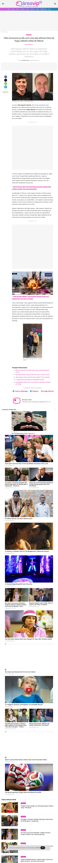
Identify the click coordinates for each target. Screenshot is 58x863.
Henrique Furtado (25, 60)
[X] (5, 80)
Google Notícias (48, 391)
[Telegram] (5, 86)
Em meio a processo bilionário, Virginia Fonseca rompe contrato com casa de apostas (35, 833)
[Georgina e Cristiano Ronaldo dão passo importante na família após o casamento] (9, 820)
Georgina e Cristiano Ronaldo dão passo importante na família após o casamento (37, 820)
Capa (2, 31)
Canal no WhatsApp (21, 391)
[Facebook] (5, 76)
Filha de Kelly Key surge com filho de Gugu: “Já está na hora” (32, 374)
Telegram (35, 391)
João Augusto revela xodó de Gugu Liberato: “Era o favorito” (32, 377)
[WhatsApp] (5, 83)
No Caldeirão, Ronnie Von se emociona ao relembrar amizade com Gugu (32, 383)
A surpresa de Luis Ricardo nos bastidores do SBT (29, 379)
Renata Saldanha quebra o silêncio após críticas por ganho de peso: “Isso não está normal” (37, 860)
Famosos (5, 31)
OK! (43, 847)
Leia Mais (37, 847)
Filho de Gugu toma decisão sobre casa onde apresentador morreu (32, 371)
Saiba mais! (48, 401)
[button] (50, 4)
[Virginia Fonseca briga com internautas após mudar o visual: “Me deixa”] (9, 807)
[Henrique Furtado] (19, 60)
